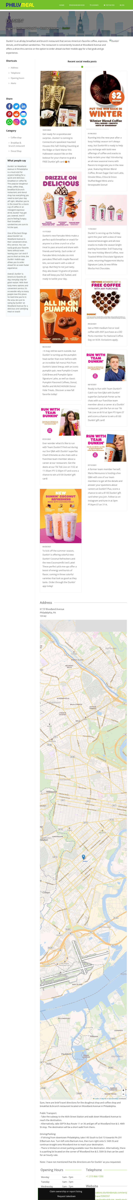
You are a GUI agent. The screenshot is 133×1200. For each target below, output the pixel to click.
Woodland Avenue (49, 28)
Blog (122, 5)
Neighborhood (77, 5)
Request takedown (66, 1196)
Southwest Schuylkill (26, 28)
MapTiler (104, 1099)
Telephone (15, 73)
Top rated (110, 5)
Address (14, 67)
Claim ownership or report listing (66, 1191)
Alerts (13, 83)
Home (61, 5)
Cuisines (94, 5)
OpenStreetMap (113, 1099)
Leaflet (96, 1099)
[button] (83, 857)
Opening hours (17, 78)
